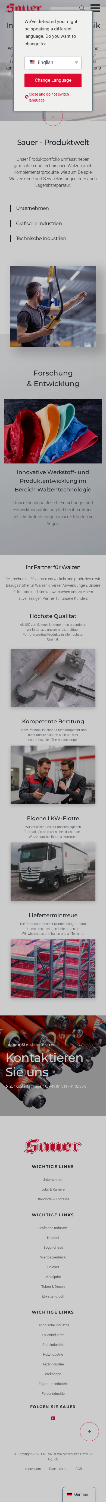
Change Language (53, 80)
